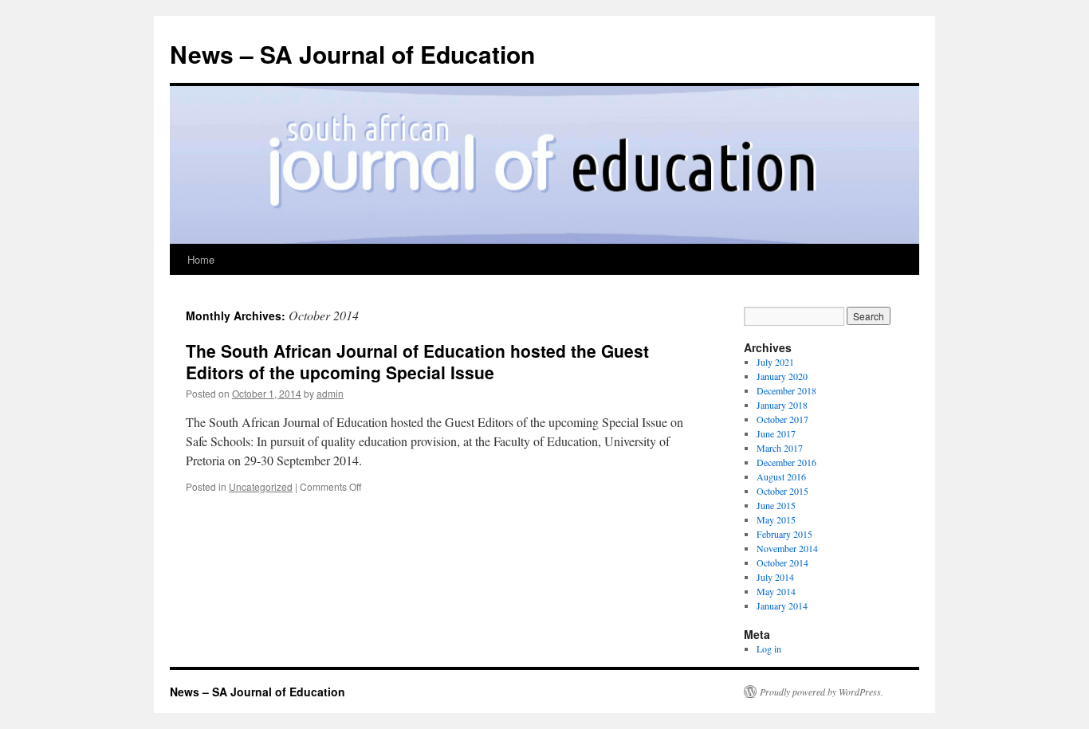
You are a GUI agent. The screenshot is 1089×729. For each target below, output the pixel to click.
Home (200, 259)
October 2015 (782, 490)
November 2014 (787, 548)
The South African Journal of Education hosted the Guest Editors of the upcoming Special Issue (417, 361)
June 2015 (776, 505)
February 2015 (784, 533)
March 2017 (780, 447)
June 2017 (776, 433)
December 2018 (786, 390)
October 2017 (782, 419)
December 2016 (786, 462)
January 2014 (782, 605)
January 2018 (782, 404)
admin (330, 393)
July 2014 (775, 576)
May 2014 (776, 591)
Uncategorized (261, 486)
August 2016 (781, 476)
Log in (769, 648)
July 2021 (775, 361)
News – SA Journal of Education (352, 54)
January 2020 (782, 376)
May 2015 (776, 519)
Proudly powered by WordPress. (821, 691)
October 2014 (782, 562)
